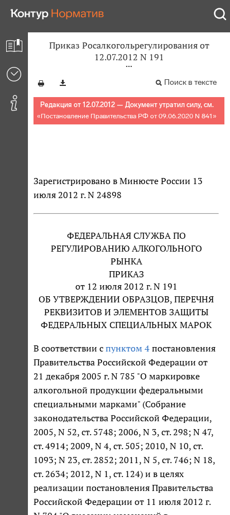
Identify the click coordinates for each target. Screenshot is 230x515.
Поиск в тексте (190, 82)
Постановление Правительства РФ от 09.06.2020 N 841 (127, 116)
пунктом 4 (128, 348)
